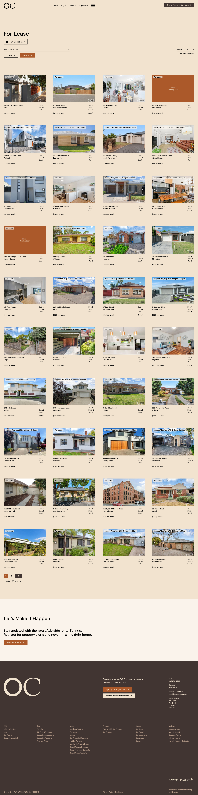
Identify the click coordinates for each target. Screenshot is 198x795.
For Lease (73, 732)
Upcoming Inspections (45, 735)
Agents (82, 5)
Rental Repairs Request (79, 747)
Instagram (172, 701)
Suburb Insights (174, 738)
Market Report (174, 732)
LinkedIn (172, 705)
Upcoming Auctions (44, 738)
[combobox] (37, 49)
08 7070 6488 (174, 681)
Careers (139, 741)
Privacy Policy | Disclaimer (113, 792)
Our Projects (107, 732)
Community (140, 738)
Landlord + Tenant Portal (79, 744)
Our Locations (141, 735)
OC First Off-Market (44, 732)
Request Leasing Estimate (80, 750)
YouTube (172, 708)
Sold (5, 732)
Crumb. (175, 792)
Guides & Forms (175, 735)
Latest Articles (174, 729)
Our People (140, 732)
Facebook (172, 703)
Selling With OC (9, 729)
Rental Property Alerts (78, 753)
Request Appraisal (11, 738)
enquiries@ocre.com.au (178, 694)
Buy (62, 5)
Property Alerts (42, 741)
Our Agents (8, 735)
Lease (71, 5)
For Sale (40, 729)
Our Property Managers (79, 738)
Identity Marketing (185, 790)
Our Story (139, 729)
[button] (6, 88)
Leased (72, 735)
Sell (54, 5)
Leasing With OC (76, 729)
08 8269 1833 (174, 688)
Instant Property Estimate (179, 741)
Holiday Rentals (76, 741)
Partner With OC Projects (112, 729)
